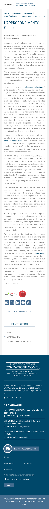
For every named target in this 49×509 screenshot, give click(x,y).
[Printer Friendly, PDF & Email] (11, 294)
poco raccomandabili (13, 141)
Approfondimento (11, 16)
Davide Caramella (12, 38)
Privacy (24, 504)
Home (6, 13)
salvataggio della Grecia (34, 87)
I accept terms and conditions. (18, 479)
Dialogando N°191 (30, 35)
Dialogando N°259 (24, 416)
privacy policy (28, 475)
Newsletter (28, 13)
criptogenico (40, 253)
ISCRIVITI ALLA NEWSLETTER (19, 312)
